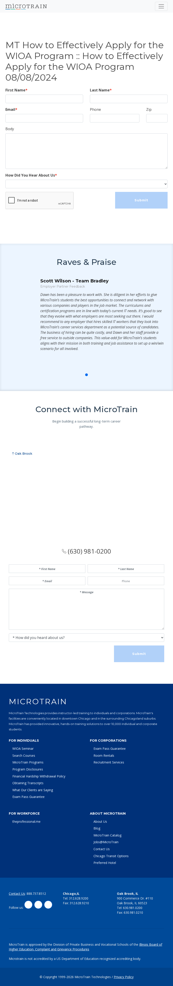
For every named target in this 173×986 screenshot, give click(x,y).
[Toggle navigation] (161, 6)
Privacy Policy (124, 977)
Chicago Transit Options (111, 856)
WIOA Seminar (23, 748)
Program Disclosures (27, 769)
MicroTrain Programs (27, 762)
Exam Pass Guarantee (28, 797)
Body (9, 128)
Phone (95, 109)
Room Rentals (103, 755)
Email (10, 109)
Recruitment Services (108, 762)
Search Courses (23, 755)
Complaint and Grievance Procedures (62, 949)
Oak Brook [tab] (23, 454)
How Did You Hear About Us (30, 175)
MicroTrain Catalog (107, 835)
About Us (100, 821)
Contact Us (101, 849)
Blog (96, 828)
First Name (15, 90)
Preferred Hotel (104, 863)
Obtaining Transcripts (27, 783)
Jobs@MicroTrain (105, 842)
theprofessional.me (26, 821)
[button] (76, 374)
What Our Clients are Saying (32, 790)
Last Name (100, 90)
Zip (149, 109)
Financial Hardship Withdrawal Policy (38, 776)
